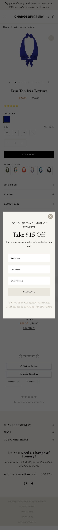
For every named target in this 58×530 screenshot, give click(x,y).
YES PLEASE (29, 292)
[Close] (50, 216)
